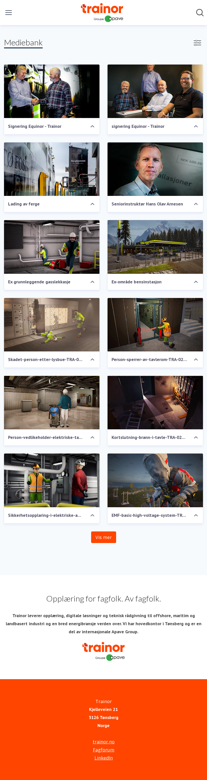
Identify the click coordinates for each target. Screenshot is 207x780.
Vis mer (103, 537)
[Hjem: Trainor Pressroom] (102, 12)
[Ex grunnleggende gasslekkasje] (51, 247)
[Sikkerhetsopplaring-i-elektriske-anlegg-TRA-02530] (51, 480)
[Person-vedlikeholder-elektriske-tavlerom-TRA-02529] (51, 402)
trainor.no (104, 742)
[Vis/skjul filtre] (197, 43)
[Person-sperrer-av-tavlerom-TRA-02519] (155, 325)
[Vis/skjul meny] (8, 12)
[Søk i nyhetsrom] (200, 13)
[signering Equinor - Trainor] (155, 91)
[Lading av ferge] (51, 169)
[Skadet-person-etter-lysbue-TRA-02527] (51, 325)
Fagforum (103, 750)
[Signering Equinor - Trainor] (51, 91)
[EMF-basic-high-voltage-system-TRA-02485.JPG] (155, 480)
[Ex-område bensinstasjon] (155, 247)
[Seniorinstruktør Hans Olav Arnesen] (155, 169)
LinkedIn (103, 758)
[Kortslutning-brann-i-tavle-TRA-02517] (155, 402)
